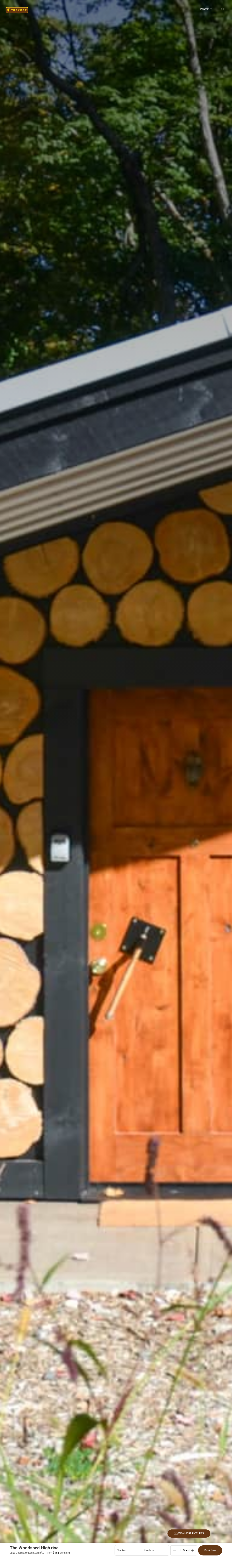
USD (222, 9)
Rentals (206, 9)
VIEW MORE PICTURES (191, 1533)
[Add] (192, 1550)
